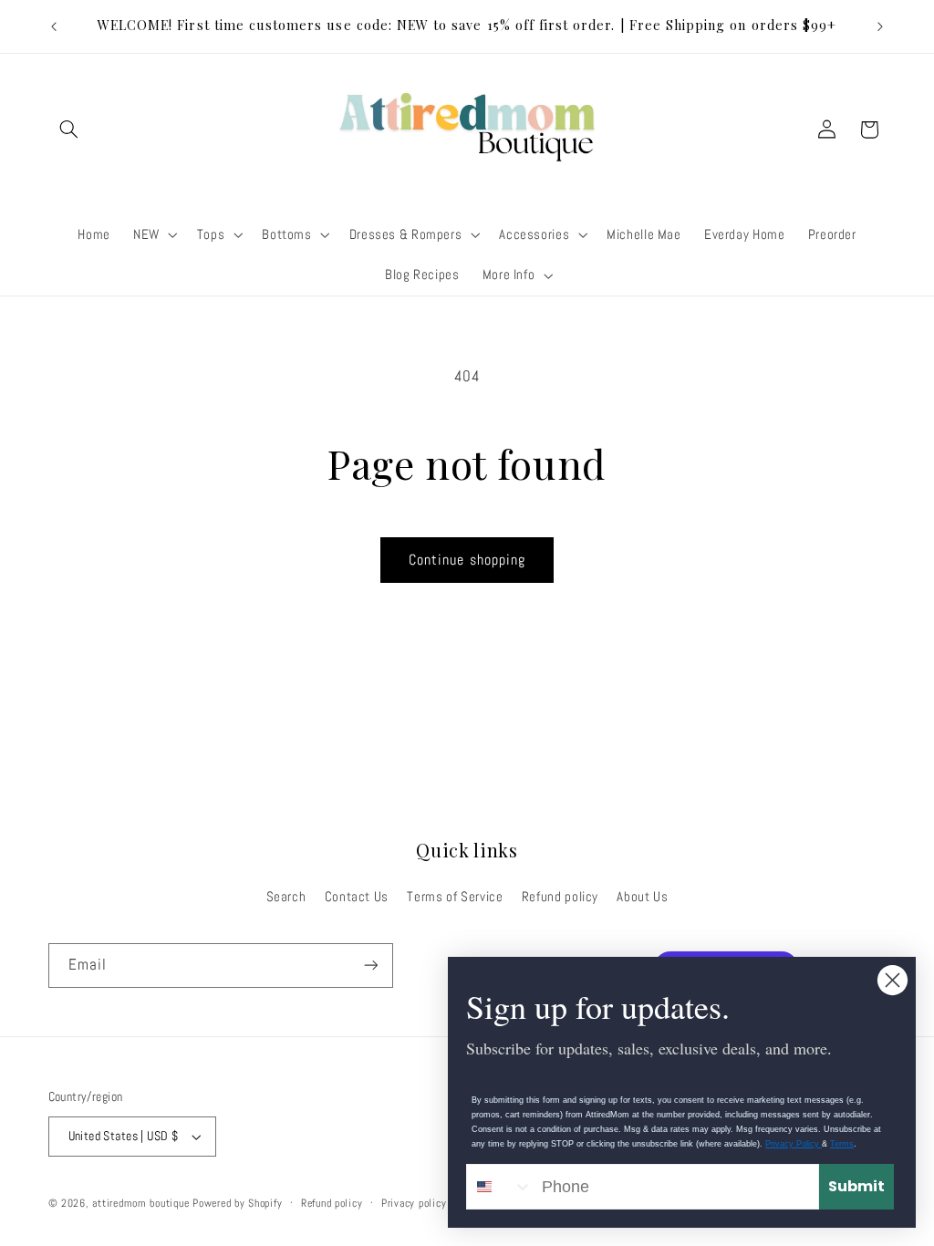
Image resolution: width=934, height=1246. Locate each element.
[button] (69, 130)
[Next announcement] (880, 26)
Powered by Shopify (237, 1203)
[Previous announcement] (54, 26)
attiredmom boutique (142, 1203)
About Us (642, 896)
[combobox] (500, 1187)
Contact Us (357, 896)
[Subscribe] (370, 965)
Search (286, 896)
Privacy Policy (793, 1143)
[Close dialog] (892, 980)
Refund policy (560, 896)
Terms (842, 1143)
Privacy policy (413, 1203)
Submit (856, 1186)
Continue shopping (467, 560)
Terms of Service (455, 896)
